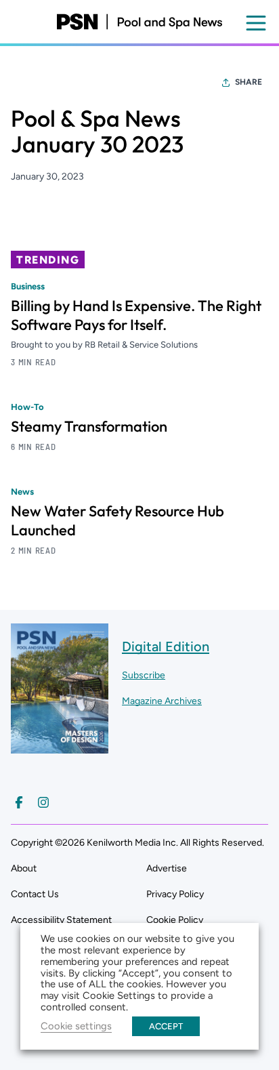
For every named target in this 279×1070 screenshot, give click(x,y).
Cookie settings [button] (76, 1026)
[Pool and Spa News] (139, 22)
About (24, 868)
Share (248, 82)
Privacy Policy (175, 894)
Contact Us (35, 894)
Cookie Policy (174, 920)
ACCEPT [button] (166, 1026)
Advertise (166, 868)
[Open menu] (256, 23)
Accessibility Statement (61, 920)
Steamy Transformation (89, 426)
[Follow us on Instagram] (43, 802)
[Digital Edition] (59, 747)
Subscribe (143, 675)
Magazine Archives (162, 701)
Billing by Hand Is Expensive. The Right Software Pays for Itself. (136, 315)
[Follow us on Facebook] (19, 802)
